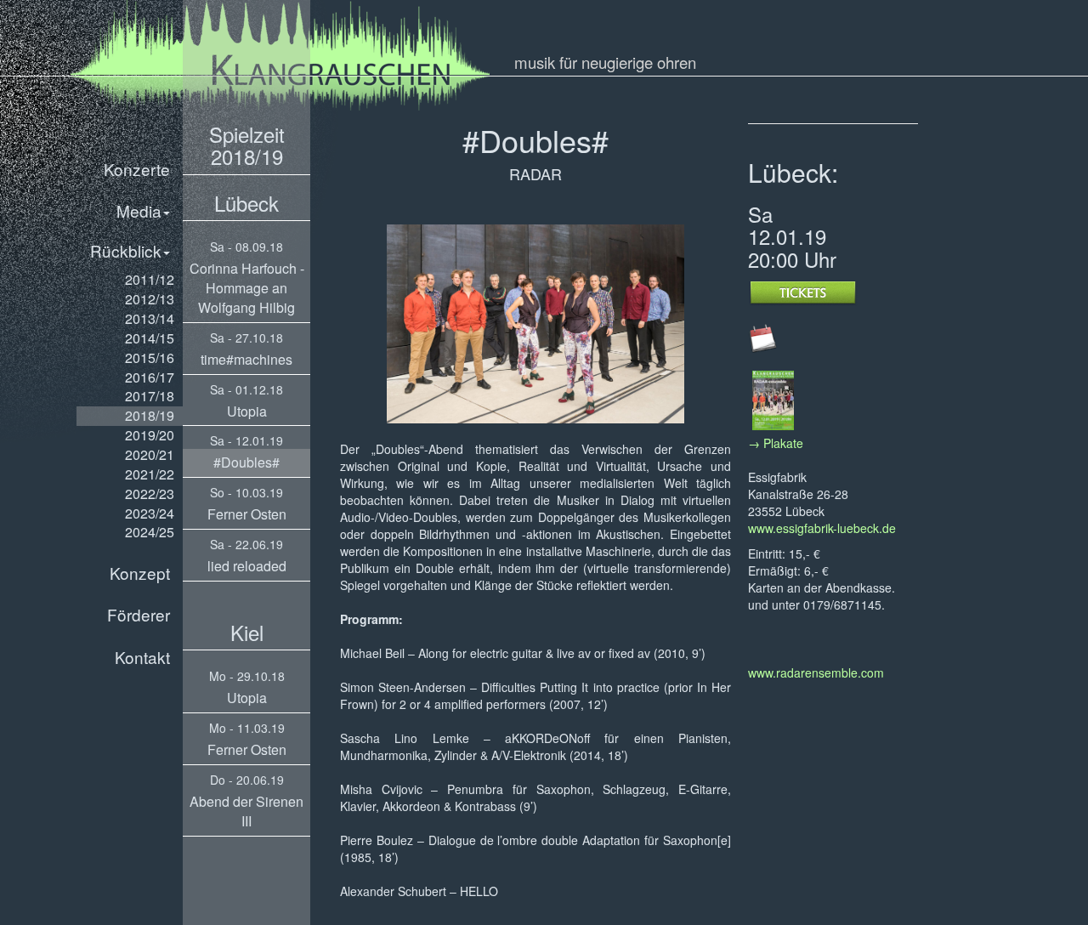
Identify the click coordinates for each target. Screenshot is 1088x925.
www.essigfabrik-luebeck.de (822, 527)
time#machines (246, 359)
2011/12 (149, 279)
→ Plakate (775, 442)
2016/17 (149, 377)
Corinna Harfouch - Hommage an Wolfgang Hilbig (247, 287)
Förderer (138, 614)
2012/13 (149, 299)
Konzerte (137, 168)
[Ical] (763, 336)
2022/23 (149, 493)
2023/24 (149, 513)
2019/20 (149, 435)
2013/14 (149, 318)
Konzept (140, 572)
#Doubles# (246, 462)
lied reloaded (246, 566)
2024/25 (149, 532)
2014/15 (149, 338)
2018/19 (149, 415)
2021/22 (149, 474)
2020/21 (149, 454)
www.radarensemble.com (816, 672)
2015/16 (149, 357)
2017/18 (149, 396)
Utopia (247, 411)
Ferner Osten (246, 514)
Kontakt (142, 656)
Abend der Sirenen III (246, 811)
